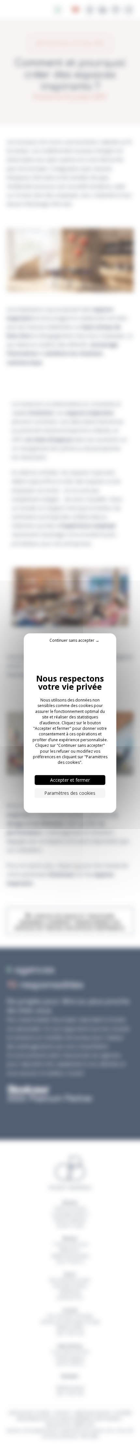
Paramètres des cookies (69, 793)
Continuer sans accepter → (74, 640)
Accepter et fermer (70, 780)
